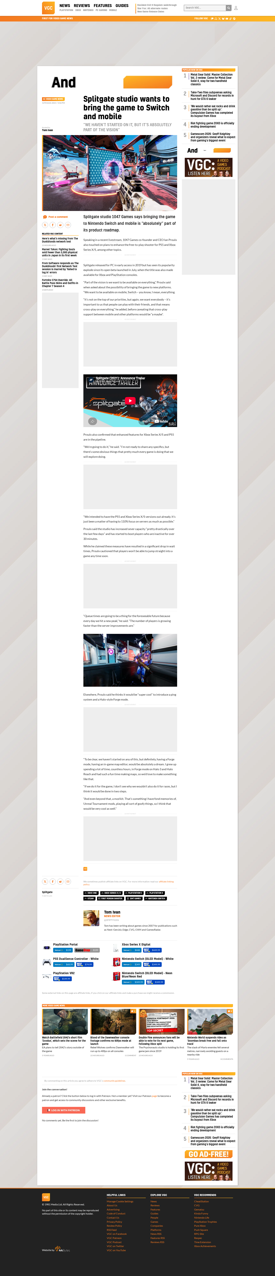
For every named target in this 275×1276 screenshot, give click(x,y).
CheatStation (201, 1201)
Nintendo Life (201, 1217)
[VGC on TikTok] (230, 18)
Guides (122, 6)
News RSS (156, 1233)
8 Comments (227, 1059)
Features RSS (158, 1237)
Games (154, 1221)
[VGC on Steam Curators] (234, 18)
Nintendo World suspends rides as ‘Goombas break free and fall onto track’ (207, 1040)
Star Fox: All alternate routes (152, 8)
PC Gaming (101, 10)
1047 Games (130, 240)
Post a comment (58, 217)
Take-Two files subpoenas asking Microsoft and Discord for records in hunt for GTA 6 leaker (212, 95)
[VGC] (48, 8)
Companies (157, 1225)
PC (112, 265)
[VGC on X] (219, 18)
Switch (132, 292)
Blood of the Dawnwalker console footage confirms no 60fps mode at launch (110, 1040)
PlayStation (66, 10)
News (65, 6)
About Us (112, 1205)
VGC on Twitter (115, 1246)
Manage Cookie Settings (120, 1201)
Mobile (113, 10)
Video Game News (54, 99)
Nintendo (88, 10)
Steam (91, 899)
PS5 (161, 244)
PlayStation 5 (135, 893)
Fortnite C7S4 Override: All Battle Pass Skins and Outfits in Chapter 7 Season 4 (60, 283)
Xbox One (92, 893)
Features (103, 6)
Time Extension (202, 1242)
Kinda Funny (201, 1213)
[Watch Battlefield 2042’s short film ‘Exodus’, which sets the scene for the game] (65, 1022)
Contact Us (113, 1217)
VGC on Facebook (117, 1233)
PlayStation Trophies (205, 1221)
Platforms (156, 1229)
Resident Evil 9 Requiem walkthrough (157, 5)
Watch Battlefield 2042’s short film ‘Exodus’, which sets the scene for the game (64, 1040)
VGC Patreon (114, 1237)
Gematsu (199, 1209)
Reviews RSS (157, 1242)
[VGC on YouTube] (227, 18)
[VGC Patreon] (212, 18)
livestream (115, 240)
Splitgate (89, 265)
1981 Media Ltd (53, 1204)
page (154, 1095)
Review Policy (114, 1225)
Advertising (113, 1209)
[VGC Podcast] (216, 18)
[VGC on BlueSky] (223, 18)
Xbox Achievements (205, 1246)
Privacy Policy (114, 1221)
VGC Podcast (114, 1242)
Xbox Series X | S (112, 893)
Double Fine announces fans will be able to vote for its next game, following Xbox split (159, 1040)
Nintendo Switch (156, 899)
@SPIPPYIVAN (111, 920)
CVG (197, 1205)
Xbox (78, 10)
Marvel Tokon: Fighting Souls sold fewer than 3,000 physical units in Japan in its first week (60, 252)
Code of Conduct (116, 1213)
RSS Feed (112, 1229)
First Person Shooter (111, 899)
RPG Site (199, 1233)
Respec (198, 1237)
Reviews (82, 6)
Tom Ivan (47, 130)
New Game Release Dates (150, 12)
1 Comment (130, 1055)
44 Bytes (62, 1249)
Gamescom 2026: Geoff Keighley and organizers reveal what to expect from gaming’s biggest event (213, 137)
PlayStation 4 (156, 893)
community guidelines (114, 1081)
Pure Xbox (200, 1225)
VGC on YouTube (116, 1250)
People (154, 1217)
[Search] (229, 8)
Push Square (201, 1229)
